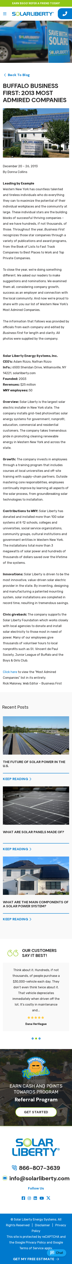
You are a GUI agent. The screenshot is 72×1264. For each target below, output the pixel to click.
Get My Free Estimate (33, 1259)
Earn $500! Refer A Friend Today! (36, 3)
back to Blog (19, 75)
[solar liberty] (33, 14)
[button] (33, 1038)
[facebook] (24, 1198)
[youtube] (42, 1198)
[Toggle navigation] (5, 14)
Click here (10, 672)
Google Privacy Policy (30, 1242)
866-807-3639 (39, 1168)
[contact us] (65, 13)
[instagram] (30, 1198)
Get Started (36, 1112)
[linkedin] (36, 1198)
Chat (56, 1253)
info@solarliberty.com (39, 1178)
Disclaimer (42, 1225)
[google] (48, 1198)
